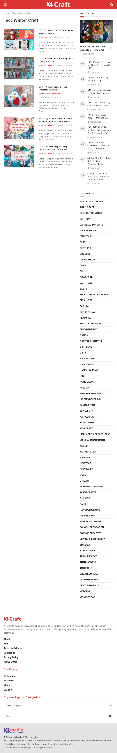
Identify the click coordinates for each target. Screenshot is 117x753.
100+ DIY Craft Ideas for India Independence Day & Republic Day (99, 130)
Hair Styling (87, 358)
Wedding (85, 591)
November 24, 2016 (48, 97)
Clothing (85, 247)
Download (86, 277)
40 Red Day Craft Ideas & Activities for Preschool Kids (99, 161)
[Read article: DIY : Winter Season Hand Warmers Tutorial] (19, 96)
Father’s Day (87, 311)
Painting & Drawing (91, 486)
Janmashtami (88, 405)
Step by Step (87, 550)
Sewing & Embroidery (92, 538)
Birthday (85, 218)
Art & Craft (87, 207)
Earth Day (86, 282)
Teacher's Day (88, 556)
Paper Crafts (88, 492)
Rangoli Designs (90, 509)
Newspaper (86, 468)
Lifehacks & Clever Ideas (95, 434)
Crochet (85, 253)
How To (84, 387)
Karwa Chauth (88, 416)
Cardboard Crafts (91, 224)
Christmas (86, 236)
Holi (82, 375)
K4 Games (9, 680)
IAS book (8, 689)
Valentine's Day (89, 579)
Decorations (87, 259)
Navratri (85, 457)
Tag (14, 13)
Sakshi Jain (46, 37)
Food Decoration (90, 323)
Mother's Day (88, 451)
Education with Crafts (94, 294)
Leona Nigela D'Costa (50, 94)
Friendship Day (89, 329)
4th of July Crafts (91, 201)
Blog (6, 643)
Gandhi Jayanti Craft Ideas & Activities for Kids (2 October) (98, 176)
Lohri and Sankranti (92, 439)
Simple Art (86, 544)
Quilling (85, 498)
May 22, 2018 (59, 37)
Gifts (83, 352)
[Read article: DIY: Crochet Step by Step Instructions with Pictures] (19, 156)
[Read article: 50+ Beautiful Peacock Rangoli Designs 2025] (96, 32)
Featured (85, 317)
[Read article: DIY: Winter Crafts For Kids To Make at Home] (19, 40)
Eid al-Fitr (86, 300)
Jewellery (86, 410)
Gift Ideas (86, 346)
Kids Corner (87, 422)
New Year (85, 463)
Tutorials (86, 567)
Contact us (9, 652)
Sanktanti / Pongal (91, 521)
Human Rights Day (90, 393)
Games (84, 335)
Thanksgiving (88, 562)
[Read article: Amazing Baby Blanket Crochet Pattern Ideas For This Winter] (19, 128)
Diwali (83, 265)
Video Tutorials (89, 585)
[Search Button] (111, 4)
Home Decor (87, 381)
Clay (82, 242)
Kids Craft (86, 428)
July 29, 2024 (62, 65)
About (7, 638)
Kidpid (7, 685)
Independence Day (90, 399)
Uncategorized (89, 573)
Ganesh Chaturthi (91, 341)
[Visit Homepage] (58, 5)
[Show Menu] (5, 4)
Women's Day (87, 597)
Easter (84, 288)
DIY (81, 271)
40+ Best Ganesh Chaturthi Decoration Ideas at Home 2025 (98, 145)
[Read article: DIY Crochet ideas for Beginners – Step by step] (19, 68)
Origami (84, 480)
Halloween (87, 364)
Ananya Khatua (47, 65)
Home (6, 13)
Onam (83, 474)
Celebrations (88, 230)
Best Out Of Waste (91, 212)
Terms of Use (10, 661)
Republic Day (88, 515)
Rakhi (83, 504)
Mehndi (84, 445)
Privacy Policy (11, 657)
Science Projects (90, 533)
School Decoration (92, 527)
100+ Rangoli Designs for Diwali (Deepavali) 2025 (99, 65)
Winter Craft (24, 13)
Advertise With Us (13, 648)
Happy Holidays (89, 370)
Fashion (84, 306)
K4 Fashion (10, 675)
